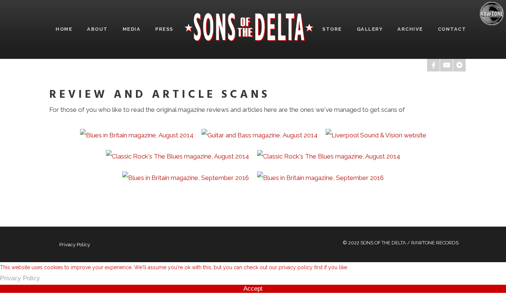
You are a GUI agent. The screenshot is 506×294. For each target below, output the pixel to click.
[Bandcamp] (459, 65)
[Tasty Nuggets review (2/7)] (259, 134)
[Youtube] (446, 65)
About (97, 29)
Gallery (370, 29)
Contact (452, 29)
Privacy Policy (74, 244)
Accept (253, 288)
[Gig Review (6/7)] (185, 177)
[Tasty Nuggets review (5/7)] (328, 156)
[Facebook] (433, 65)
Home (64, 29)
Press (164, 29)
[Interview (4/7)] (177, 156)
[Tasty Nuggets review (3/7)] (376, 134)
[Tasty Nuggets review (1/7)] (136, 134)
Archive (410, 29)
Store (332, 29)
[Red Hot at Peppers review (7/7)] (320, 177)
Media (132, 29)
